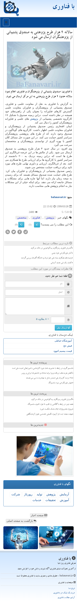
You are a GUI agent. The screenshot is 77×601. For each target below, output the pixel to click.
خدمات (37, 500)
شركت (15, 494)
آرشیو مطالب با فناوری (66, 598)
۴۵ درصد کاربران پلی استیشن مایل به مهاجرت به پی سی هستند (49, 378)
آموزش (64, 500)
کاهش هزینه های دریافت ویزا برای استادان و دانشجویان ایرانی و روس (46, 373)
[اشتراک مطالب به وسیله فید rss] (7, 231)
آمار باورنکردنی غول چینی (62, 253)
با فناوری (63, 7)
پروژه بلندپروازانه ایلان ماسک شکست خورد (56, 409)
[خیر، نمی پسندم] (21, 224)
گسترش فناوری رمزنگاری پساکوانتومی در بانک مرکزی (51, 248)
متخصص (22, 217)
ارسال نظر (62, 327)
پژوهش (34, 118)
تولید (39, 494)
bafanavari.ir (58, 197)
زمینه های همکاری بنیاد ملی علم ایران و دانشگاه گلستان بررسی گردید (46, 258)
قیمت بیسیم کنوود (62, 351)
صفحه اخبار (37, 515)
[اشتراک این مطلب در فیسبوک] (19, 231)
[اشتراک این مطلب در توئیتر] (13, 231)
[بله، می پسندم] (37, 224)
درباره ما (71, 588)
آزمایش (64, 494)
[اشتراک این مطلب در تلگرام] (25, 231)
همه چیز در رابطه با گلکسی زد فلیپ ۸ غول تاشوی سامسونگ (49, 404)
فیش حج (67, 345)
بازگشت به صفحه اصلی (20, 521)
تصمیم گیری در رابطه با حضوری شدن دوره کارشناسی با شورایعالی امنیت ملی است (42, 368)
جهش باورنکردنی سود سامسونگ (60, 383)
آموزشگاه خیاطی (63, 340)
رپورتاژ (28, 494)
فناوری (36, 217)
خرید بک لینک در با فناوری (64, 593)
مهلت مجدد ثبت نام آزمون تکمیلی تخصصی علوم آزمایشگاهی (49, 414)
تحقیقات (50, 500)
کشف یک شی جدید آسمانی (61, 263)
